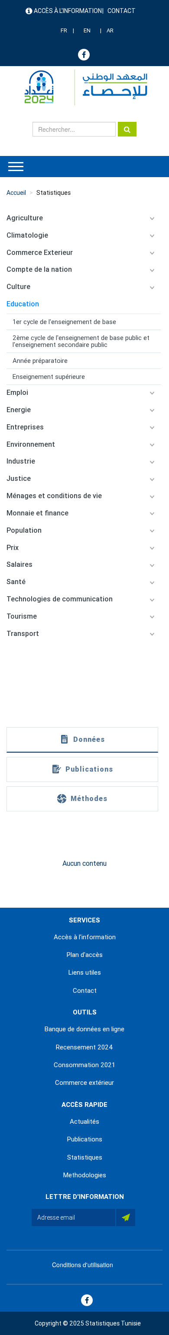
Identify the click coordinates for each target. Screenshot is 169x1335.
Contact (121, 10)
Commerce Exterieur (39, 252)
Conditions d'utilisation (82, 1264)
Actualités (84, 1121)
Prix (12, 548)
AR (110, 30)
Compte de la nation (39, 269)
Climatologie (27, 235)
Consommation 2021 (84, 1065)
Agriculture (24, 218)
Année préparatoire (40, 361)
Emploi (17, 392)
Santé (16, 582)
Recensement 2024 (84, 1047)
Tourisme (21, 616)
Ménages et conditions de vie (54, 496)
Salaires (19, 564)
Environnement (30, 444)
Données (89, 739)
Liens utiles (84, 972)
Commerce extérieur (84, 1083)
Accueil (16, 192)
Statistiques (53, 192)
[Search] (127, 129)
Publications (89, 769)
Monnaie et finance (37, 513)
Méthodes (89, 799)
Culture (18, 287)
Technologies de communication (59, 599)
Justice (18, 478)
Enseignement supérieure (49, 377)
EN (87, 30)
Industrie (20, 461)
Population (24, 530)
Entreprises (25, 427)
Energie (18, 410)
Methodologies (84, 1175)
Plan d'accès (85, 955)
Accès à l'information (68, 10)
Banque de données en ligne (84, 1029)
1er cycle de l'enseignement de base (64, 322)
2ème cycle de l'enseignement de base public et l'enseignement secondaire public (81, 341)
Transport (22, 633)
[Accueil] (81, 87)
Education (22, 304)
